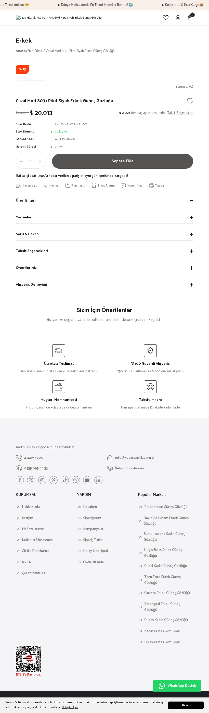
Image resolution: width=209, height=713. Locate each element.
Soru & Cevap (27, 234)
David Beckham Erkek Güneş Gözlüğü (166, 521)
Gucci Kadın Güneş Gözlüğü (165, 566)
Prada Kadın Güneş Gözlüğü (166, 507)
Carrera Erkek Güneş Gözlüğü (167, 593)
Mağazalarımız (33, 529)
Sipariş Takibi (93, 540)
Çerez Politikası (34, 573)
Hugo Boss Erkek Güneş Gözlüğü (163, 553)
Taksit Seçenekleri (32, 251)
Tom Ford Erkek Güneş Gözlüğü (162, 580)
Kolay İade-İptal (95, 551)
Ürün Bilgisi (26, 200)
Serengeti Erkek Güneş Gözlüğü (162, 607)
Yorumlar (24, 217)
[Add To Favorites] (190, 101)
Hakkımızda (31, 507)
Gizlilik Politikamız (35, 551)
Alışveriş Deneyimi (31, 285)
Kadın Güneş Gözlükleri (162, 631)
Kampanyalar (93, 529)
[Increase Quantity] (41, 161)
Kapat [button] (186, 705)
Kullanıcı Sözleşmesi (37, 540)
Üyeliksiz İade (93, 562)
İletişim (27, 518)
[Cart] (190, 18)
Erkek (24, 41)
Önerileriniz (26, 268)
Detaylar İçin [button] (70, 707)
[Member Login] (178, 18)
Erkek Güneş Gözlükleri (162, 642)
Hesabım (90, 507)
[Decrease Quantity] (20, 161)
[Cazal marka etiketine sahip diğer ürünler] (31, 87)
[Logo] (59, 17)
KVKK (26, 562)
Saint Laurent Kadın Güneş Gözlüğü (164, 537)
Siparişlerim (92, 518)
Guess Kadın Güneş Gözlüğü (166, 620)
